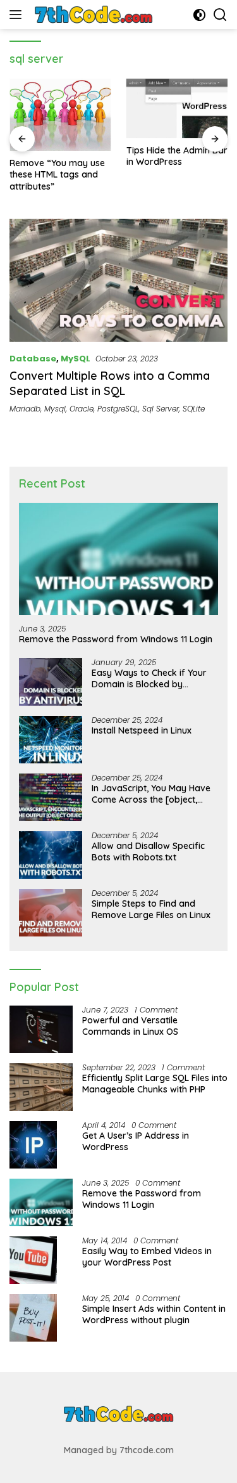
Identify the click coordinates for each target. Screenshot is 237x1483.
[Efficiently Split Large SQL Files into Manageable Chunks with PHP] (41, 1087)
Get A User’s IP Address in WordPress (135, 1141)
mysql (55, 408)
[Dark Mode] (199, 14)
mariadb (24, 408)
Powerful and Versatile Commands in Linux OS (130, 1025)
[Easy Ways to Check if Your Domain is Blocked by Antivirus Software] (50, 682)
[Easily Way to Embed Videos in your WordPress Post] (33, 1260)
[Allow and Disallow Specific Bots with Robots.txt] (50, 855)
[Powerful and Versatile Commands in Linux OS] (41, 1029)
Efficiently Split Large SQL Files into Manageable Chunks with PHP (155, 1083)
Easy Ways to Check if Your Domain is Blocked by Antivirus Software (149, 678)
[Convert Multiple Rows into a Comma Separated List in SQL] (118, 280)
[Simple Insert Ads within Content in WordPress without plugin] (33, 1318)
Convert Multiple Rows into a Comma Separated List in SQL (109, 383)
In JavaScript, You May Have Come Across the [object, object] (151, 793)
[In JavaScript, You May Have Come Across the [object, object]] (50, 797)
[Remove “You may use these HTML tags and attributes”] (60, 115)
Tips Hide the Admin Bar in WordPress (177, 156)
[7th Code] (92, 14)
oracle (82, 408)
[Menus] (18, 14)
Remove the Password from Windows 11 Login (115, 639)
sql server (160, 408)
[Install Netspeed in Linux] (50, 739)
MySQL (75, 359)
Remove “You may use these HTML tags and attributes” (57, 174)
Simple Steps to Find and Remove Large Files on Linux (151, 909)
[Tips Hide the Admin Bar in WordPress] (177, 108)
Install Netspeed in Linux (141, 730)
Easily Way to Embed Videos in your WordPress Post (147, 1256)
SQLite (194, 408)
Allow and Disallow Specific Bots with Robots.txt (148, 851)
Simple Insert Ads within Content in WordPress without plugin (154, 1314)
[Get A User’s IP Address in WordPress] (33, 1145)
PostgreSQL (117, 408)
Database (32, 359)
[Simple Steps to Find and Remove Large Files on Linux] (50, 912)
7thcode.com (146, 1450)
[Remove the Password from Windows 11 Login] (118, 559)
